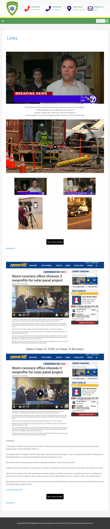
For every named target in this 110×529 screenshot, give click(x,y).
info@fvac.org (98, 7)
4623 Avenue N (77, 7)
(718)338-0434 (56, 7)
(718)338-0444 (35, 7)
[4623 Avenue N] (69, 8)
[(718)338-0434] (48, 8)
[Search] (107, 21)
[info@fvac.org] (90, 8)
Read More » (11, 248)
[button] (3, 21)
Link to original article (14, 490)
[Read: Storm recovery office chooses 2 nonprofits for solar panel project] (55, 303)
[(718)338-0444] (27, 8)
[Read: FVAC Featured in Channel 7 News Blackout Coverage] (55, 78)
